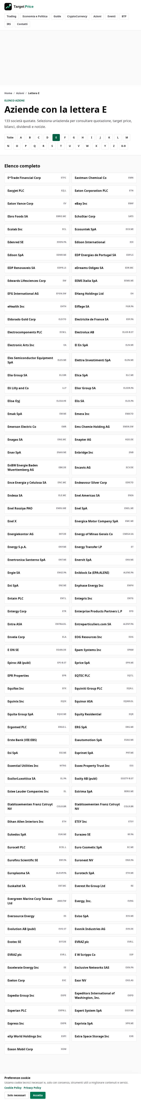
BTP (124, 16)
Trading (11, 16)
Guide (57, 16)
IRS (9, 24)
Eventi (111, 16)
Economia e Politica (35, 16)
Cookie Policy (12, 1087)
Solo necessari (17, 1095)
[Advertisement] (70, 58)
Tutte (10, 137)
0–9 (123, 146)
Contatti (22, 24)
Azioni (97, 16)
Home (8, 93)
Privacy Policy (32, 1087)
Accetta (38, 1095)
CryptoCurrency (77, 16)
